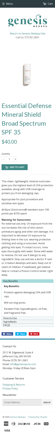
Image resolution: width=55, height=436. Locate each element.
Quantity (6, 153)
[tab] (27, 281)
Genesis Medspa (18, 417)
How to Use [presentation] (10, 318)
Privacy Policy (10, 388)
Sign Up (47, 402)
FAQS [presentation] (6, 325)
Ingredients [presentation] (10, 321)
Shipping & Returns (14, 384)
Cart (50, 3)
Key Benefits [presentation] (10, 281)
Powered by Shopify (37, 417)
